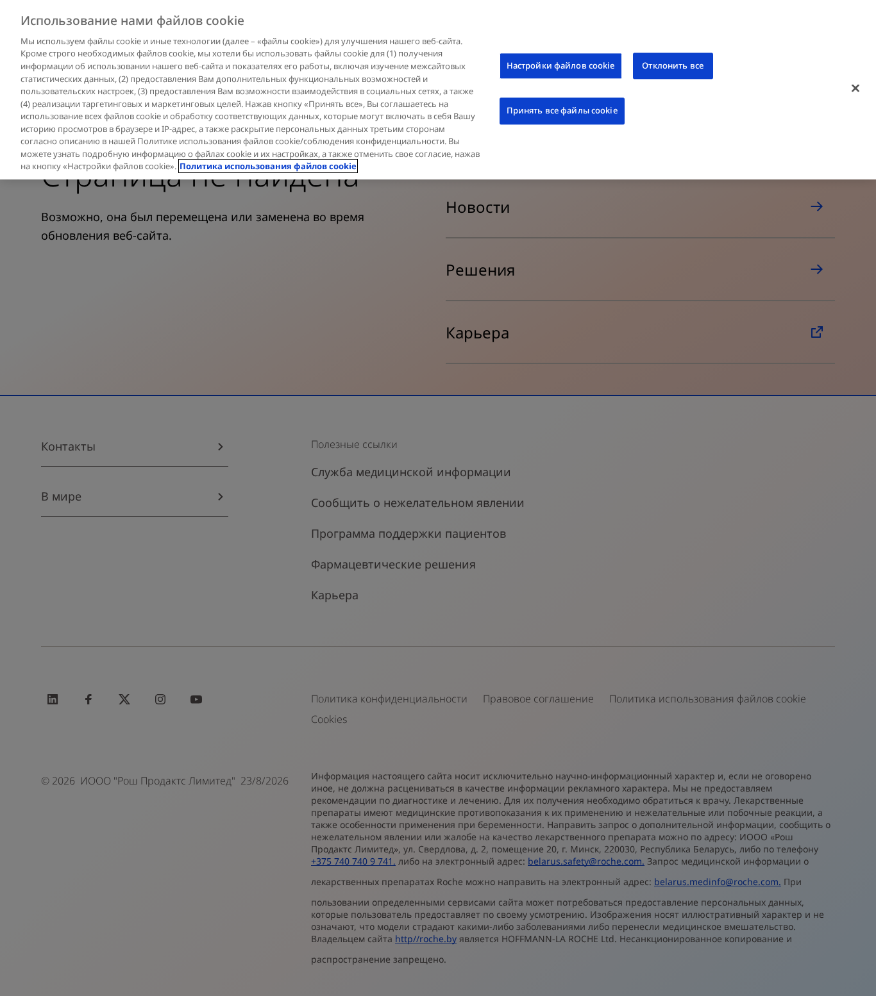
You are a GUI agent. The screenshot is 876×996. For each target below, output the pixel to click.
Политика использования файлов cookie (268, 166)
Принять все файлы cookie (562, 111)
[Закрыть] (855, 88)
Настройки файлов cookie (561, 65)
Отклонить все (672, 65)
